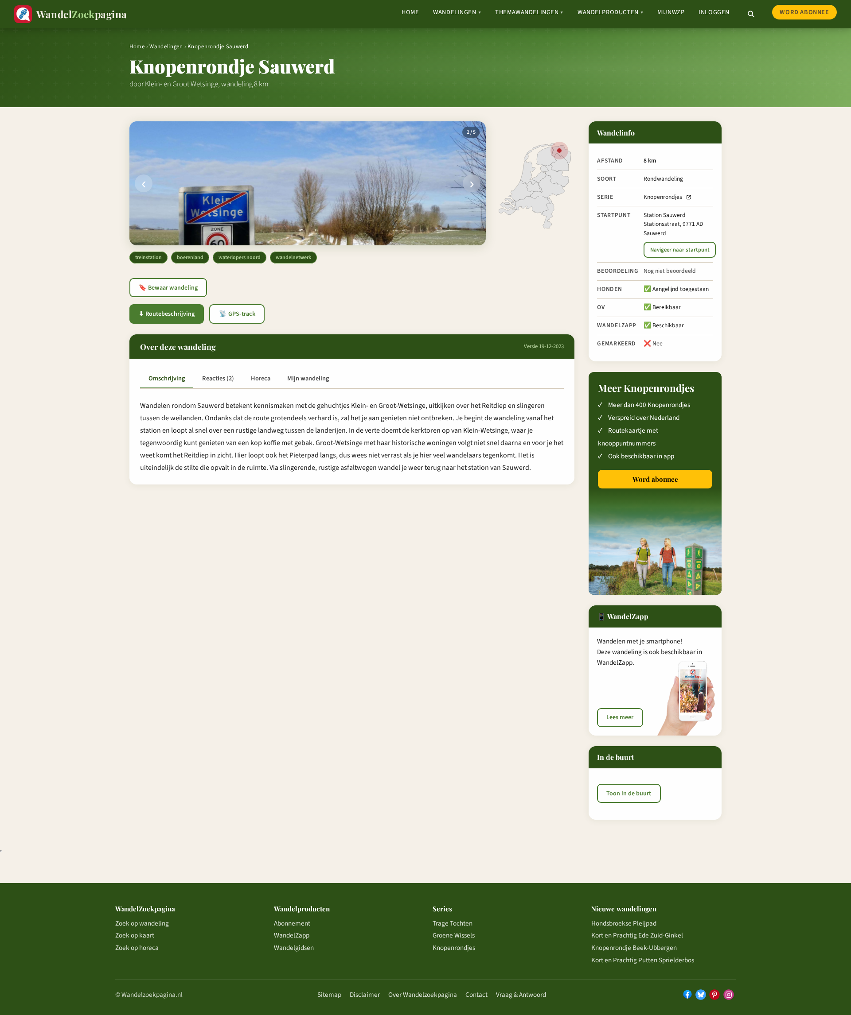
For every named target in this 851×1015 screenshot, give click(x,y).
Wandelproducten (610, 12)
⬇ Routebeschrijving (167, 314)
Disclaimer (365, 995)
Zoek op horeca (137, 948)
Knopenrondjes (663, 197)
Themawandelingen (529, 12)
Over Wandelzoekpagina (422, 995)
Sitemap (329, 995)
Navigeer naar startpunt (680, 250)
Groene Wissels (454, 935)
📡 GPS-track (237, 314)
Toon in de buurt (628, 793)
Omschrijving (166, 378)
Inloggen (714, 12)
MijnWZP (670, 12)
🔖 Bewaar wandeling (168, 287)
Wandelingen (457, 12)
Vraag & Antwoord (521, 995)
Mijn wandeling (308, 378)
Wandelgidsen (294, 948)
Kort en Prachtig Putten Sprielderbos (642, 960)
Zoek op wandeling (142, 923)
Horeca (260, 378)
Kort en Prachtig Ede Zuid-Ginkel (637, 935)
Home (410, 12)
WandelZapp (291, 935)
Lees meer (619, 717)
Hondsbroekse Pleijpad (623, 923)
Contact (476, 995)
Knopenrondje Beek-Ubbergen (634, 948)
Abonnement (292, 923)
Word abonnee (804, 12)
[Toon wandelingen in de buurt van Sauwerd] (559, 150)
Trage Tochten (452, 923)
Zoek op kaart (134, 935)
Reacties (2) (218, 378)
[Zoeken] (751, 14)
